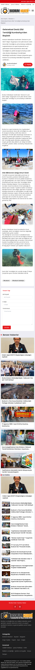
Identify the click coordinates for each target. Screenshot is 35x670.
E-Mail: (5, 302)
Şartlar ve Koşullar (20, 651)
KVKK (25, 648)
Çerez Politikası (15, 4)
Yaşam (14, 640)
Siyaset (16, 637)
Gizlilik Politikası (5, 4)
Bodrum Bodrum (7, 637)
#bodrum (6, 280)
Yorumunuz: (6, 308)
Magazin (22, 637)
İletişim (4, 654)
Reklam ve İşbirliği (26, 4)
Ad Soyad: (6, 294)
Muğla (23, 640)
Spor (18, 640)
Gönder (6, 327)
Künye (29, 651)
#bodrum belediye (18, 280)
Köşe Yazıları (6, 640)
